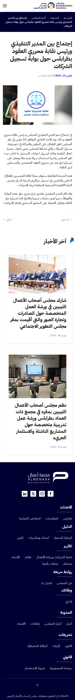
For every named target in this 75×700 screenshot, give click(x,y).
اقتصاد (15, 557)
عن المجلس (64, 583)
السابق (65, 220)
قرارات (56, 646)
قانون (68, 646)
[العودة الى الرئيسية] (53, 6)
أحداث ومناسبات (38, 538)
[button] (5, 6)
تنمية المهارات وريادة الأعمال (54, 557)
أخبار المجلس (45, 76)
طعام (28, 557)
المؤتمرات (52, 518)
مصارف (67, 563)
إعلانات (35, 623)
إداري (68, 601)
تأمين (20, 538)
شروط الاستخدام (35, 668)
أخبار (69, 623)
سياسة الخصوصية (61, 668)
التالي (9, 220)
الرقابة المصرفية (38, 646)
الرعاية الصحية (63, 538)
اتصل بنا (46, 583)
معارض (67, 518)
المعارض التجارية (30, 518)
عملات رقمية (50, 563)
